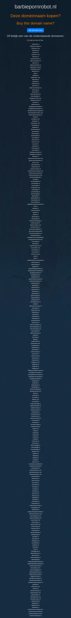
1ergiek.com (35, 52)
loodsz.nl (35, 393)
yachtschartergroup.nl (35, 615)
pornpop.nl (35, 489)
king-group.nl (35, 360)
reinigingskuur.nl (35, 507)
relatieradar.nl (35, 509)
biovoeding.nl (35, 131)
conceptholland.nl (35, 181)
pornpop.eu (35, 486)
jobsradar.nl (35, 337)
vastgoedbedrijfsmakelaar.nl (35, 561)
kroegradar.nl (35, 380)
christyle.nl (35, 179)
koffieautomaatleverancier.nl (35, 370)
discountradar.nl (35, 210)
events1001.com (35, 247)
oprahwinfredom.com (35, 470)
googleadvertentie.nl (35, 272)
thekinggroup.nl (35, 551)
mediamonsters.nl (35, 410)
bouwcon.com (35, 142)
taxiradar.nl (35, 547)
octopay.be (36, 432)
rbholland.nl (35, 499)
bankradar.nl (35, 92)
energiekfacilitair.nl (35, 235)
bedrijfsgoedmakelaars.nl (35, 108)
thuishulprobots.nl (35, 553)
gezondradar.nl (35, 264)
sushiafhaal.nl (35, 543)
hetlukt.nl (35, 304)
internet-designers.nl (35, 324)
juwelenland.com (35, 343)
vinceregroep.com (35, 567)
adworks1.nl (35, 63)
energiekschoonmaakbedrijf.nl (35, 237)
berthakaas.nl (35, 125)
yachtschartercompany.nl (35, 611)
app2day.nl (36, 75)
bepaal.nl (35, 117)
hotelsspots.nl (35, 318)
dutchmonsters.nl (35, 227)
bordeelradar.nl (35, 135)
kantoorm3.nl (35, 353)
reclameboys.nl (35, 503)
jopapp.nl (35, 339)
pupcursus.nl (35, 495)
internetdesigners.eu (35, 326)
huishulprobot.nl (35, 320)
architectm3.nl (35, 83)
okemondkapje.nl (35, 445)
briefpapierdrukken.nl (35, 152)
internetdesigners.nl (35, 329)
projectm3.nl (35, 493)
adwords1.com (36, 54)
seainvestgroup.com (35, 516)
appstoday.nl (35, 79)
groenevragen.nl (35, 295)
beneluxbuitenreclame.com (35, 112)
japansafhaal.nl (35, 331)
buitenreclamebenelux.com (35, 158)
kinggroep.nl (35, 366)
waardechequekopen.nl (35, 580)
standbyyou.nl (35, 540)
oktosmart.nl (35, 462)
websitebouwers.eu (35, 597)
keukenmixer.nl (35, 356)
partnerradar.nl (35, 476)
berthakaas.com (35, 123)
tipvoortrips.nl (35, 555)
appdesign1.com (35, 77)
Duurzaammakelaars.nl (35, 233)
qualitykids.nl (35, 497)
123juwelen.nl (35, 44)
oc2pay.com (35, 428)
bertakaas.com (35, 119)
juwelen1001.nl (35, 341)
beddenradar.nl (35, 104)
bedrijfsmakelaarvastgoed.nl (35, 110)
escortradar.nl (35, 241)
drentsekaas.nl (36, 218)
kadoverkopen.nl (35, 351)
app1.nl (36, 73)
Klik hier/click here (35, 30)
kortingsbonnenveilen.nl (35, 372)
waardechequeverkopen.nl (35, 582)
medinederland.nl (35, 414)
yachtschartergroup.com (35, 613)
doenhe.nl (35, 214)
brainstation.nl (35, 148)
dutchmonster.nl (35, 223)
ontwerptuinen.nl (35, 468)
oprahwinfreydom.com (35, 474)
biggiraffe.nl (35, 127)
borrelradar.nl (35, 137)
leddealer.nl (35, 383)
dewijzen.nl (35, 208)
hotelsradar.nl (35, 316)
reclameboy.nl (35, 501)
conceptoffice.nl (35, 183)
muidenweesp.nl (35, 426)
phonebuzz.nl (35, 478)
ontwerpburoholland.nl (35, 466)
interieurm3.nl (35, 322)
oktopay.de (36, 457)
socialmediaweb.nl (35, 532)
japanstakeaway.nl (35, 333)
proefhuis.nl (35, 491)
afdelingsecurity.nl (35, 69)
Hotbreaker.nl (35, 312)
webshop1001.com (35, 592)
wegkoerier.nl (35, 603)
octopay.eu (36, 437)
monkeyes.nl (35, 422)
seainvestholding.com (35, 518)
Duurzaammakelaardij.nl (35, 231)
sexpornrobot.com (36, 524)
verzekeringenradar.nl (35, 565)
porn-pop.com (35, 480)
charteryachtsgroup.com (35, 175)
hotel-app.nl (35, 314)
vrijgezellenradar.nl (35, 576)
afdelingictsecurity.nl (35, 67)
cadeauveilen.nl (35, 166)
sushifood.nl (35, 545)
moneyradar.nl (35, 420)
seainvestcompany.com (35, 513)
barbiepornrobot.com (35, 98)
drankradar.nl (35, 216)
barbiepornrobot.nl (35, 100)
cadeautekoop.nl (35, 164)
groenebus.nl (35, 291)
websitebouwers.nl (35, 599)
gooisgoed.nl (35, 285)
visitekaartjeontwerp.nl (35, 572)
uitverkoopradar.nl (35, 557)
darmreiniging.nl (35, 193)
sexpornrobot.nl (35, 526)
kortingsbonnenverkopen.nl (35, 374)
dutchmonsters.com (35, 225)
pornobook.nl (35, 484)
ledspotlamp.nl (35, 385)
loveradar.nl (35, 397)
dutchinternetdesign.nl (35, 220)
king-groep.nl (35, 358)
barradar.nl (36, 102)
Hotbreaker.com (35, 310)
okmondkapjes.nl (35, 449)
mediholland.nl (35, 412)
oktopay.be (36, 455)
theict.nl (35, 549)
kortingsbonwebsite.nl (35, 378)
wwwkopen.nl (35, 607)
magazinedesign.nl (35, 403)
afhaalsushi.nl (35, 71)
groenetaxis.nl (35, 293)
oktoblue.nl (36, 453)
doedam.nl (35, 212)
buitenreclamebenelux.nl (35, 160)
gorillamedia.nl (35, 287)
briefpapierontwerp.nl (35, 154)
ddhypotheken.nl (35, 198)
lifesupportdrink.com (35, 391)
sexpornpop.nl (35, 522)
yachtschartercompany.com (35, 609)
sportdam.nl (35, 536)
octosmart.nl (35, 443)
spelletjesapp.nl (35, 534)
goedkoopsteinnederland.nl (35, 270)
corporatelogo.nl (35, 191)
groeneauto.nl (35, 289)
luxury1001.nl (35, 401)
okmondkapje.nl (35, 447)
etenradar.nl (35, 243)
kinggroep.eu (35, 364)
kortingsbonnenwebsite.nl (36, 376)
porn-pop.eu (35, 482)
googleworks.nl (35, 277)
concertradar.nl (35, 185)
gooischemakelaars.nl (35, 281)
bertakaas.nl (35, 121)
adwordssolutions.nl (35, 60)
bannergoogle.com (35, 94)
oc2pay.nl (35, 430)
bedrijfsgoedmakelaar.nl (35, 106)
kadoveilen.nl (35, 349)
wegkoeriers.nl (35, 605)
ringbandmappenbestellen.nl (35, 511)
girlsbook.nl (35, 266)
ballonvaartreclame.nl (35, 87)
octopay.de (36, 434)
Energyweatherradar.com (35, 239)
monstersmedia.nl (35, 424)
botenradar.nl (35, 139)
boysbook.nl (35, 146)
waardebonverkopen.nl (35, 578)
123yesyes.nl (35, 50)
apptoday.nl (35, 81)
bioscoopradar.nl (35, 129)
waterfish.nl (35, 584)
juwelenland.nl (35, 345)
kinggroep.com (35, 362)
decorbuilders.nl (35, 200)
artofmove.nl (35, 85)
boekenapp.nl (35, 133)
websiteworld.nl (35, 601)
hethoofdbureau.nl (35, 302)
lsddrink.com (35, 399)
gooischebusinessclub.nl (35, 279)
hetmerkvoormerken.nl (35, 306)
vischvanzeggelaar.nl (35, 570)
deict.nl (35, 206)
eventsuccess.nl (35, 254)
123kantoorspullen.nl (35, 46)
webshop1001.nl (35, 594)
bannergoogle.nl (35, 96)
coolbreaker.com (35, 187)
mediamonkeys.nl (35, 407)
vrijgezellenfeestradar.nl (35, 574)
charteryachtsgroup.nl (35, 177)
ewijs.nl (35, 258)
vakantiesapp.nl (35, 559)
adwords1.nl (35, 56)
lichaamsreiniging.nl (35, 389)
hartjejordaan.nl (35, 299)
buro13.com (35, 162)
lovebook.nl (35, 395)
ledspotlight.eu (35, 387)
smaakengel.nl (35, 530)
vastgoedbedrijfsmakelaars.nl (36, 563)
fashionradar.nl (35, 262)
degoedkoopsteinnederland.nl (35, 204)
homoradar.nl (35, 308)
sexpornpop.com (35, 520)
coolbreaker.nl (35, 189)
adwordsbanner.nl (35, 58)
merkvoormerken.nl (35, 418)
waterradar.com (35, 586)
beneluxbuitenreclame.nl (35, 114)
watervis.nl (35, 588)
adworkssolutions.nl (35, 65)
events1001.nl (35, 252)
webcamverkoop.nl (35, 590)
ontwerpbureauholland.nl (35, 464)
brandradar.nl (35, 150)
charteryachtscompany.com (35, 171)
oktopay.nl (35, 459)
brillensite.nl (35, 156)
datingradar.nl (35, 196)
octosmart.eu (35, 441)
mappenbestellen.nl (35, 405)
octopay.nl (35, 439)
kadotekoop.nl (35, 347)
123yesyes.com (35, 48)
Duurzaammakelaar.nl (36, 229)
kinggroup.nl (35, 368)
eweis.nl (35, 256)
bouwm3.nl (36, 144)
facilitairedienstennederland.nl (35, 260)
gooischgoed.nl (35, 283)
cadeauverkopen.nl (35, 169)
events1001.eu (35, 250)
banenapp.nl (35, 90)
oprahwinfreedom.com (35, 472)
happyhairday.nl (35, 297)
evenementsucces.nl (35, 245)
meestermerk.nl (35, 416)
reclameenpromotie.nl (35, 505)
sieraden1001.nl (35, 528)
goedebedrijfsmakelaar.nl (35, 268)
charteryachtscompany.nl (35, 173)
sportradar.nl (35, 538)
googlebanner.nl (35, 274)
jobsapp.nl (35, 335)
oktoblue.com (35, 451)
